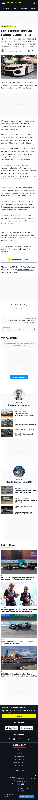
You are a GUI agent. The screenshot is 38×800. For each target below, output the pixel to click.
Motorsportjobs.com (19, 756)
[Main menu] (3, 2)
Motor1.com (19, 753)
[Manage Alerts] (21, 309)
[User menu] (34, 3)
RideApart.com (19, 765)
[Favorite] (29, 51)
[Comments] (34, 51)
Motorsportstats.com (19, 762)
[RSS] (29, 739)
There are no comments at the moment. (19, 344)
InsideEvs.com (19, 750)
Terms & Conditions (9, 794)
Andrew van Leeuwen (11, 49)
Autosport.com (19, 759)
